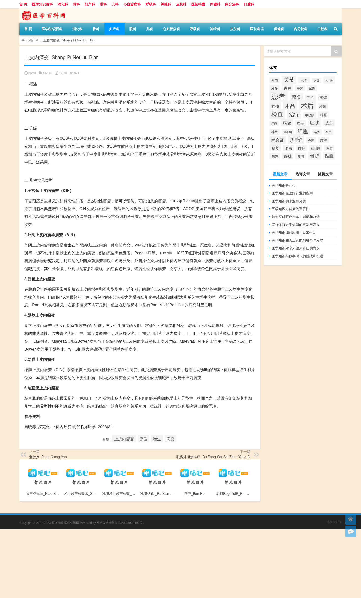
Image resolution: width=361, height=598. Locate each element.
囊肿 (287, 88)
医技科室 (198, 3)
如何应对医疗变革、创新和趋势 (296, 216)
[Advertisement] (147, 563)
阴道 (274, 156)
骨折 (314, 155)
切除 (316, 80)
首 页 (23, 3)
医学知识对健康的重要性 (290, 208)
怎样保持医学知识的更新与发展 (296, 224)
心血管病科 (132, 3)
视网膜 (315, 148)
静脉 (288, 156)
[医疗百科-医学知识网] (45, 9)
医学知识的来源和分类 (289, 200)
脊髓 (311, 140)
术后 (307, 104)
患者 (278, 96)
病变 (170, 439)
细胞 (303, 131)
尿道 (312, 88)
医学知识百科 (42, 3)
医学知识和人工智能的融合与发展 (297, 240)
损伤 (275, 106)
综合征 (277, 140)
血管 (301, 148)
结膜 (317, 132)
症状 (314, 122)
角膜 (329, 148)
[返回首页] (350, 519)
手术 (310, 97)
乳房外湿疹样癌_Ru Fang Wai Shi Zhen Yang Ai (213, 456)
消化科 (63, 3)
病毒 (300, 123)
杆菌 (322, 106)
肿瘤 (296, 139)
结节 (329, 132)
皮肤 (329, 123)
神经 (274, 131)
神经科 (166, 3)
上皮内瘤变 (124, 439)
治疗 (294, 114)
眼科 (103, 3)
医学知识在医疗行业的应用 (292, 192)
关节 (289, 79)
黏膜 (329, 156)
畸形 (323, 114)
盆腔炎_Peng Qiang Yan (48, 456)
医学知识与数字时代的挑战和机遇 (297, 255)
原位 (143, 439)
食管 (300, 156)
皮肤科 (181, 3)
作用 (274, 80)
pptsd (32, 73)
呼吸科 (151, 3)
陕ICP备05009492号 (128, 522)
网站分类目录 (105, 522)
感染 (296, 96)
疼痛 (274, 123)
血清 (288, 148)
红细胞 (288, 132)
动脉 (329, 80)
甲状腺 (309, 115)
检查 (277, 114)
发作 (274, 88)
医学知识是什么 (284, 185)
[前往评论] (350, 531)
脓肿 (323, 140)
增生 (157, 439)
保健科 (215, 3)
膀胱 (275, 148)
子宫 (300, 88)
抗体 (323, 97)
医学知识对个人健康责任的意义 (296, 247)
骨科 (76, 3)
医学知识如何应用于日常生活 (294, 232)
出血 (304, 80)
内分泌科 (232, 3)
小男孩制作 (334, 522)
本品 (290, 105)
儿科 (115, 3)
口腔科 (249, 3)
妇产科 (90, 3)
